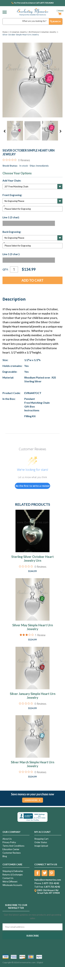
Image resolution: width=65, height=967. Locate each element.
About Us (7, 838)
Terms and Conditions (13, 845)
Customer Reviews (11, 852)
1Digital (39, 962)
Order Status (40, 842)
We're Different (9, 881)
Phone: (38, 883)
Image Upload (41, 845)
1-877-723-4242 (50, 883)
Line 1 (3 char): (11, 217)
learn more (31, 800)
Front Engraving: (12, 194)
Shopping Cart (41, 838)
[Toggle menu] (5, 12)
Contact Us (7, 878)
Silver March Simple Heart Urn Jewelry (32, 764)
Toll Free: (39, 886)
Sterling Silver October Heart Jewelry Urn (32, 558)
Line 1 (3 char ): (11, 254)
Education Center (10, 849)
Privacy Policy (9, 842)
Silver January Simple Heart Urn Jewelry (32, 695)
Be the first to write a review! (33, 485)
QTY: (5, 269)
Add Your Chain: (11, 180)
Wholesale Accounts (12, 885)
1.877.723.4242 (46, 3)
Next (60, 131)
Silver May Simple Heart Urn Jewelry (32, 627)
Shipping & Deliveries (12, 871)
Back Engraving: (11, 231)
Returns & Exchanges (12, 874)
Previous (4, 131)
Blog (4, 856)
